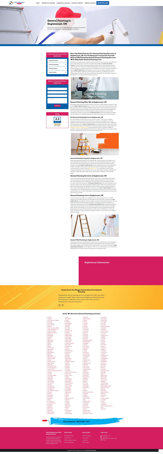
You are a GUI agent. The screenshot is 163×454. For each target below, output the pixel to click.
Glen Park (85, 379)
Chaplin (103, 349)
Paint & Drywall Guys (91, 450)
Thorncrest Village (51, 375)
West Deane (50, 355)
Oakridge (67, 367)
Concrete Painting (86, 435)
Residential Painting (68, 435)
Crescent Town (104, 331)
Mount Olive (68, 384)
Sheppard (49, 410)
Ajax (102, 407)
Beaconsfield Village (106, 386)
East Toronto (86, 407)
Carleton (103, 354)
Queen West (68, 338)
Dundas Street (86, 410)
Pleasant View (68, 346)
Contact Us (85, 440)
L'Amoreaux (86, 329)
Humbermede (86, 355)
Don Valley (103, 321)
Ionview (85, 350)
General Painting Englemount (73, 45)
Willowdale (50, 341)
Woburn (49, 338)
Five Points (86, 387)
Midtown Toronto (69, 398)
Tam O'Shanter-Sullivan (53, 390)
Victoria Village (51, 358)
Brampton (103, 369)
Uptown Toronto (51, 361)
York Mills (49, 321)
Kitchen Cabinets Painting (70, 440)
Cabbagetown (104, 358)
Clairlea (103, 343)
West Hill (49, 354)
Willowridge (50, 340)
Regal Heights (68, 335)
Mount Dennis (68, 386)
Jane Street (86, 346)
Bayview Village (105, 387)
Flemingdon (86, 386)
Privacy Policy (85, 438)
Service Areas (85, 442)
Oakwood (67, 364)
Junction (85, 344)
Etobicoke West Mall (88, 392)
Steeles (49, 399)
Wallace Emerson (51, 357)
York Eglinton (50, 323)
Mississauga (68, 392)
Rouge (66, 320)
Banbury (103, 393)
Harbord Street (87, 369)
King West (85, 337)
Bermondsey (104, 379)
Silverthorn (50, 407)
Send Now (57, 105)
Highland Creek (87, 363)
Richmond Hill (68, 331)
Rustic (66, 317)
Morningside (68, 389)
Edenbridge (86, 402)
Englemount (86, 396)
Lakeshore (85, 328)
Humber (85, 358)
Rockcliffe (67, 324)
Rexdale (67, 332)
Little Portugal (68, 413)
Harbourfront (86, 367)
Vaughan (49, 360)
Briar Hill (103, 366)
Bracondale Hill (104, 370)
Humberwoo (86, 354)
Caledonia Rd (104, 355)
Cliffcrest (103, 338)
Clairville (103, 341)
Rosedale (67, 321)
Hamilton (85, 370)
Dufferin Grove (86, 412)
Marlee (67, 401)
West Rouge (50, 349)
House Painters (67, 438)
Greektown (86, 375)
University (49, 364)
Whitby (49, 343)
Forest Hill (85, 384)
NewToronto (68, 378)
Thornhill (49, 373)
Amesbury (103, 402)
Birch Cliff (103, 378)
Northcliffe (68, 370)
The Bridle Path (51, 387)
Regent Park (68, 334)
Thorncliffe (50, 376)
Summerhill (50, 396)
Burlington (103, 360)
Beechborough (104, 383)
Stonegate (49, 398)
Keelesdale (85, 343)
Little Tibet (68, 412)
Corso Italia (104, 332)
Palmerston (68, 360)
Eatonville (85, 404)
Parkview (67, 355)
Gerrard (85, 381)
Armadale (103, 399)
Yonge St (49, 326)
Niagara (67, 376)
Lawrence (85, 323)
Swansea (49, 392)
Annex (102, 401)
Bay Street (103, 390)
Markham (67, 404)
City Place (103, 344)
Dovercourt (104, 318)
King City (85, 338)
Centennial (103, 350)
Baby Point (103, 395)
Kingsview (85, 335)
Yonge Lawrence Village (53, 328)
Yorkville (49, 317)
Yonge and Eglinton (52, 332)
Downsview (104, 317)
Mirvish (67, 393)
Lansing (85, 324)
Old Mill (67, 363)
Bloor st (103, 373)
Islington (85, 349)
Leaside (85, 321)
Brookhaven (104, 361)
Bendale (103, 381)
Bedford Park (104, 384)
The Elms (49, 384)
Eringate (85, 395)
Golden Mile (86, 376)
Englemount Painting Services (57, 45)
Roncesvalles (68, 323)
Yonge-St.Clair (50, 324)
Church (103, 346)
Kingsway (85, 334)
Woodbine (49, 337)
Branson (103, 367)
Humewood (86, 352)
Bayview (103, 389)
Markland (67, 402)
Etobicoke (85, 393)
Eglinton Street (86, 401)
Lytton (66, 409)
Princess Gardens (69, 343)
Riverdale (67, 328)
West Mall (49, 350)
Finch (84, 389)
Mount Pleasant (69, 383)
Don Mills (103, 323)
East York (85, 405)
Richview (67, 329)
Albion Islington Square (106, 405)
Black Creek (104, 376)
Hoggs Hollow (86, 360)
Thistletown (50, 378)
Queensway (68, 337)
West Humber (50, 352)
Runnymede (68, 318)
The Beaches (50, 389)
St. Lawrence (50, 401)
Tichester (49, 372)
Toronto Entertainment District (54, 370)
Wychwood (50, 334)
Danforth (103, 329)
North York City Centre (71, 372)
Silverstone (50, 409)
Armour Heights (105, 398)
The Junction (50, 383)
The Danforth (50, 386)
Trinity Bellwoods (51, 366)
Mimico (67, 395)
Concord (103, 334)
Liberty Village (86, 318)
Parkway (67, 354)
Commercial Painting (69, 442)
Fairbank (85, 390)
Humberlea (86, 357)
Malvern (67, 407)
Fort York (85, 383)
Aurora (102, 396)
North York (68, 373)
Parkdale (67, 357)
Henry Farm (86, 366)
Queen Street (68, 340)
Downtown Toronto (88, 413)
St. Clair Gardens (51, 402)
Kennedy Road (86, 341)
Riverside (67, 326)
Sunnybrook (50, 395)
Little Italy (85, 317)
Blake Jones (104, 375)
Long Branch (68, 410)
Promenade (68, 341)
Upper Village (50, 363)
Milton (66, 396)
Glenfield (85, 378)
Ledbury (85, 320)
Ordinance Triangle (69, 361)
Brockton (103, 363)
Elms (84, 399)
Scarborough (50, 413)
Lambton (85, 326)
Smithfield (49, 405)
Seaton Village (50, 412)
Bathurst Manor (105, 392)
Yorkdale (49, 318)
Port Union (68, 344)
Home (37, 3)
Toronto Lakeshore (52, 367)
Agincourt (103, 409)
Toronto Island (50, 369)
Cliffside (103, 337)
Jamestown (86, 347)
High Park (85, 364)
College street (104, 335)
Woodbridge (50, 335)
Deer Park (103, 324)
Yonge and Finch (51, 331)
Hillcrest (85, 361)
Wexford (49, 344)
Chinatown (103, 347)
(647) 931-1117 (103, 3)
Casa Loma (104, 352)
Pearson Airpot (69, 350)
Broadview (103, 364)
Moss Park (67, 387)
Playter (67, 347)
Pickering (67, 349)
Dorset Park (104, 320)
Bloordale (103, 372)
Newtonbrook (68, 379)
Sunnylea (49, 393)
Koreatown (85, 331)
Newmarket (68, 381)
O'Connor (67, 369)
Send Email (105, 437)
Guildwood (86, 372)
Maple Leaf (68, 405)
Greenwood (86, 373)
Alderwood (104, 404)
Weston (49, 346)
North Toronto (68, 375)
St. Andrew (50, 404)
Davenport (103, 328)
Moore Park (68, 390)
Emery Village (86, 398)
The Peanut (50, 379)
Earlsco (85, 409)
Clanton (103, 340)
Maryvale (67, 399)
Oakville (67, 366)
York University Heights (53, 320)
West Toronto (50, 347)
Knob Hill (85, 332)
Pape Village (68, 358)
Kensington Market (87, 340)
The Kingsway (50, 381)
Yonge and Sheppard (52, 329)
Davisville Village (105, 326)
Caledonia (103, 357)
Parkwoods (68, 352)
